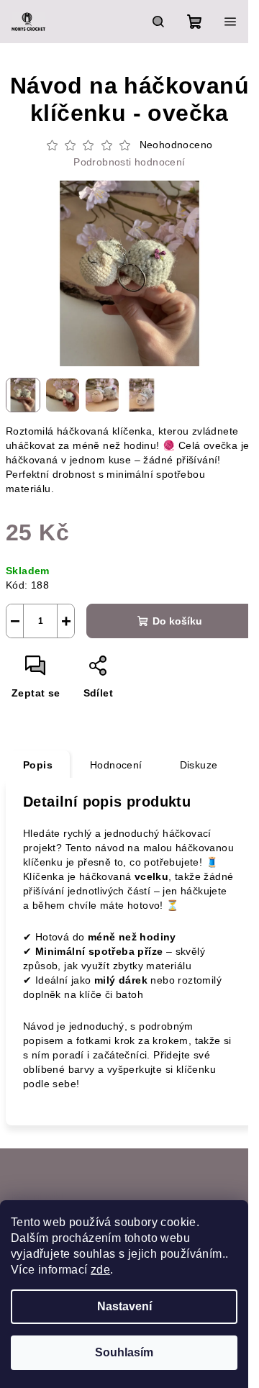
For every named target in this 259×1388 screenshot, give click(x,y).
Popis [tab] (38, 765)
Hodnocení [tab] (116, 765)
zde (100, 1270)
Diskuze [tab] (199, 765)
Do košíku (177, 621)
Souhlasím (124, 1352)
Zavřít (129, 671)
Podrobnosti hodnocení (129, 162)
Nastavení (124, 1306)
